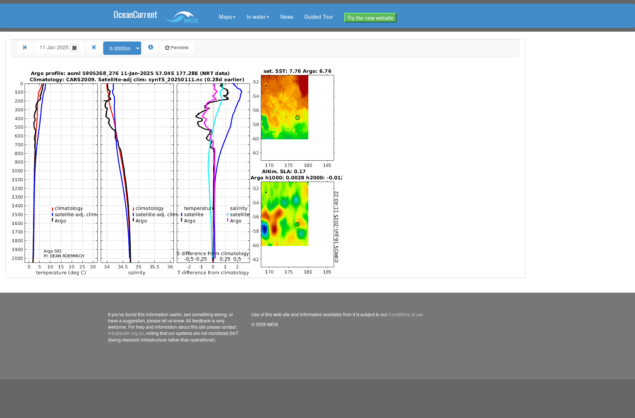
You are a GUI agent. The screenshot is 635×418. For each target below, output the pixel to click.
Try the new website (370, 17)
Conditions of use (405, 314)
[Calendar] (74, 48)
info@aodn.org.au (126, 333)
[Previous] (25, 47)
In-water (256, 16)
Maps (225, 16)
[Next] (93, 47)
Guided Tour (318, 16)
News (286, 16)
